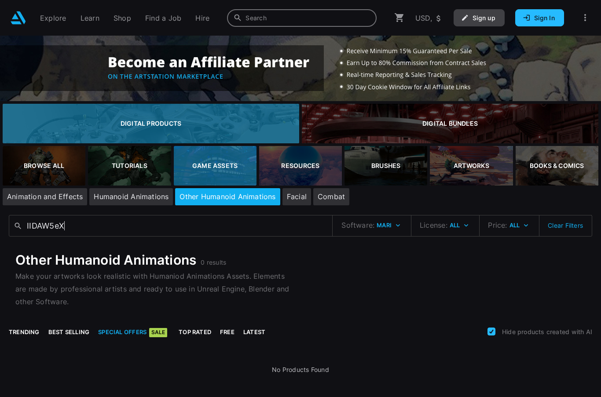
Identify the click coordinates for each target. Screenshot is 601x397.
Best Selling (69, 331)
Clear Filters (565, 225)
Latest (254, 331)
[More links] (585, 18)
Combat (331, 196)
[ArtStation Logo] (18, 18)
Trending (24, 331)
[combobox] (302, 18)
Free (227, 331)
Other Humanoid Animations (227, 196)
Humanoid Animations (131, 196)
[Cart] (399, 18)
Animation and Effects (45, 196)
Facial (297, 196)
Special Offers (131, 331)
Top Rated (195, 331)
